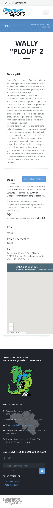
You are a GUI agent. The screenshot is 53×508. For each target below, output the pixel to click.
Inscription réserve (34, 178)
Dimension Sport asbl (16, 357)
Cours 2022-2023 (46, 26)
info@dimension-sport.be (23, 425)
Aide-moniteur (11, 485)
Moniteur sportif (12, 481)
